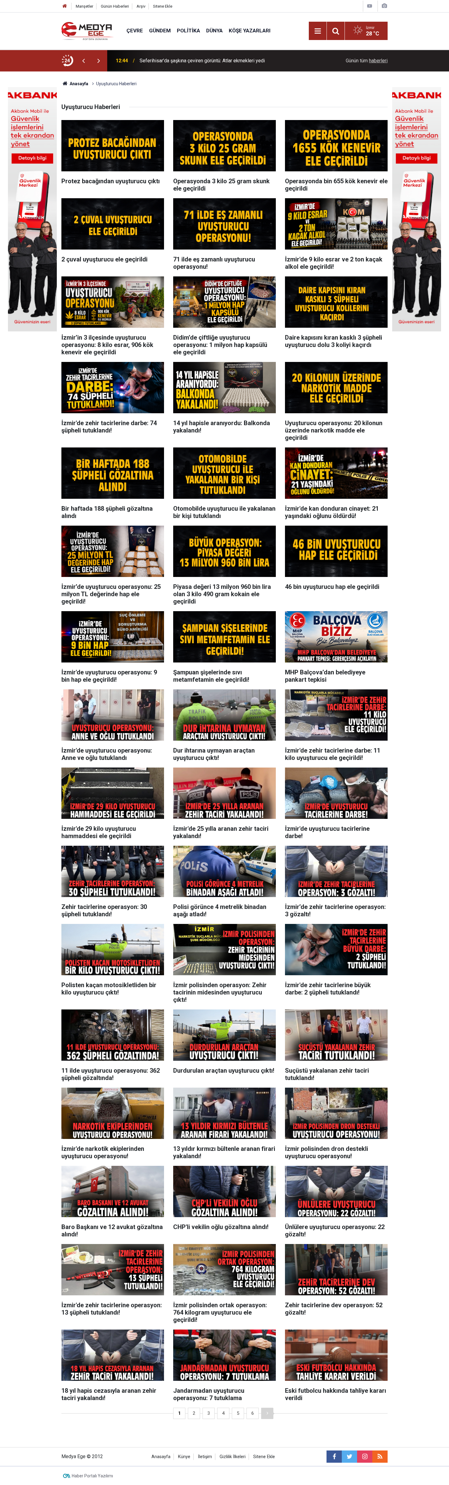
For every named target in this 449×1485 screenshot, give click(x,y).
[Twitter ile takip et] (349, 1456)
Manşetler (84, 6)
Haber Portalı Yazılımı (92, 1475)
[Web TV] (369, 6)
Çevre (134, 30)
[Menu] (317, 31)
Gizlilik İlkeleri (233, 1456)
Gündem (160, 30)
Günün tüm (367, 61)
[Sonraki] (267, 1413)
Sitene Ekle (162, 6)
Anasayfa (160, 1456)
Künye (184, 1456)
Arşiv (141, 6)
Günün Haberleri (115, 6)
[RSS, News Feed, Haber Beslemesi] (380, 1456)
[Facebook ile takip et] (334, 1456)
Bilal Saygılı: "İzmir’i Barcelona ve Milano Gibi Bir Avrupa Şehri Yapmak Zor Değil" (218, 60)
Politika (188, 30)
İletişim (205, 1456)
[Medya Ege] (87, 30)
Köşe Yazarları (250, 30)
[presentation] (83, 60)
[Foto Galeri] (384, 6)
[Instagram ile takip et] (364, 1456)
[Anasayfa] (64, 6)
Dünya (214, 30)
